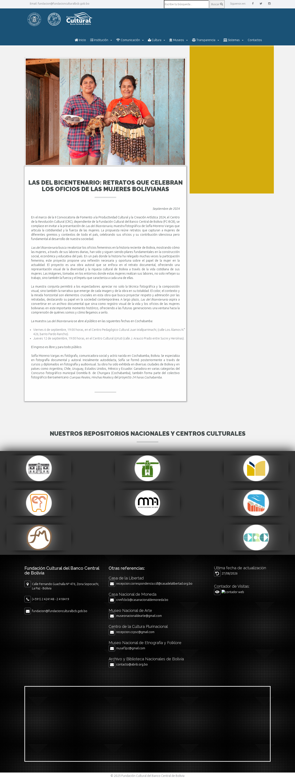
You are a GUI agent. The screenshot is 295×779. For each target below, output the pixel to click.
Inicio (82, 40)
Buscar (215, 4)
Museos (178, 40)
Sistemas (233, 40)
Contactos (255, 40)
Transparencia (205, 40)
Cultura (156, 40)
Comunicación (130, 40)
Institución (100, 40)
